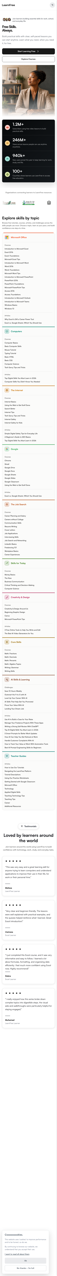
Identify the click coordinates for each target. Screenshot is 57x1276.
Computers (16, 331)
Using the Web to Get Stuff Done (17, 405)
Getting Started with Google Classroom (20, 782)
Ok (25, 1261)
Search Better (10, 409)
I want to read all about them (17, 1254)
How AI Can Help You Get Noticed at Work (21, 737)
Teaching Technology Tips (15, 796)
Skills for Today (18, 563)
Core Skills (16, 642)
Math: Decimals (11, 657)
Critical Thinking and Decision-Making (19, 585)
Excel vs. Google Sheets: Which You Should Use (23, 323)
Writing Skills (10, 671)
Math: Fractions (11, 654)
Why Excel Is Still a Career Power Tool (19, 319)
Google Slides (10, 478)
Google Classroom (12, 482)
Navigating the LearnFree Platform (18, 771)
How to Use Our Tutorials (14, 768)
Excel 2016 (9, 252)
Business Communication (14, 582)
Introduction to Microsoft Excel (16, 249)
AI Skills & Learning (20, 679)
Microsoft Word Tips (12, 273)
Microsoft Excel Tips (12, 259)
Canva (7, 616)
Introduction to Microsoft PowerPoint (19, 277)
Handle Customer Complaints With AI (19, 741)
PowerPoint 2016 (11, 280)
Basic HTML (9, 357)
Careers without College (14, 519)
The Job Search (18, 504)
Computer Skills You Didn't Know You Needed (22, 382)
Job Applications (11, 533)
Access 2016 (9, 291)
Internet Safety (10, 419)
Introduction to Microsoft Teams (17, 302)
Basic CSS (8, 360)
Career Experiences (12, 555)
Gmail (7, 464)
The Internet (17, 390)
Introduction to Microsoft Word (16, 263)
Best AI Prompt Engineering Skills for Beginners (23, 748)
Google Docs (10, 471)
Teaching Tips (10, 799)
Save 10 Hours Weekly (13, 691)
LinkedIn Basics (11, 544)
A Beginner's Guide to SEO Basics (18, 437)
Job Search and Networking (15, 541)
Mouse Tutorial (10, 350)
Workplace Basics (11, 551)
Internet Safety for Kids (13, 423)
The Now (8, 578)
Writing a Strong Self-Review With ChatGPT (22, 726)
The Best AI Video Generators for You (19, 633)
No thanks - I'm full (25, 1268)
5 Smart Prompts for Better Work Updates (21, 734)
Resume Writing (11, 527)
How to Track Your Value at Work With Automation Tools (26, 744)
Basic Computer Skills (13, 346)
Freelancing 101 (11, 548)
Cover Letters (10, 530)
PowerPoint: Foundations (14, 284)
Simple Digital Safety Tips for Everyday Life (21, 434)
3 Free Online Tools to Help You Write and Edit (22, 630)
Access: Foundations (13, 295)
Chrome (8, 461)
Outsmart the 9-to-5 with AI (15, 695)
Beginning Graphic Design (15, 612)
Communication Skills (13, 523)
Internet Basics (10, 402)
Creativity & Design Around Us (16, 609)
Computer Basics (11, 343)
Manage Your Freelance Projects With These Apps (24, 723)
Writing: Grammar (12, 668)
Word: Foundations (12, 270)
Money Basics (10, 575)
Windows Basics (11, 305)
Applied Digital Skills (12, 792)
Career (7, 803)
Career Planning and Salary (15, 516)
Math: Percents (10, 660)
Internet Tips (9, 412)
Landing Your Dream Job (14, 709)
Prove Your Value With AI (14, 705)
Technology (9, 789)
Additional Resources (13, 806)
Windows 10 (9, 309)
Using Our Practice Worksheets (17, 778)
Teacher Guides (18, 756)
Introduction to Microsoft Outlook (17, 298)
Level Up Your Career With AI (16, 698)
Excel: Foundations (12, 256)
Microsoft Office (19, 237)
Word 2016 (9, 266)
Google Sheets (10, 475)
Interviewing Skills (11, 537)
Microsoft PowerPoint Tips (15, 288)
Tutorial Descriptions (12, 775)
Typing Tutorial (10, 353)
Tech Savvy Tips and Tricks (15, 367)
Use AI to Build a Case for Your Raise (19, 719)
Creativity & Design (20, 597)
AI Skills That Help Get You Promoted (19, 702)
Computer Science (12, 364)
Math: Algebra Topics (13, 664)
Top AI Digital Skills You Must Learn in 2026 (21, 730)
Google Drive (10, 468)
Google (14, 449)
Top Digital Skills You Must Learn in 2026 (20, 378)
